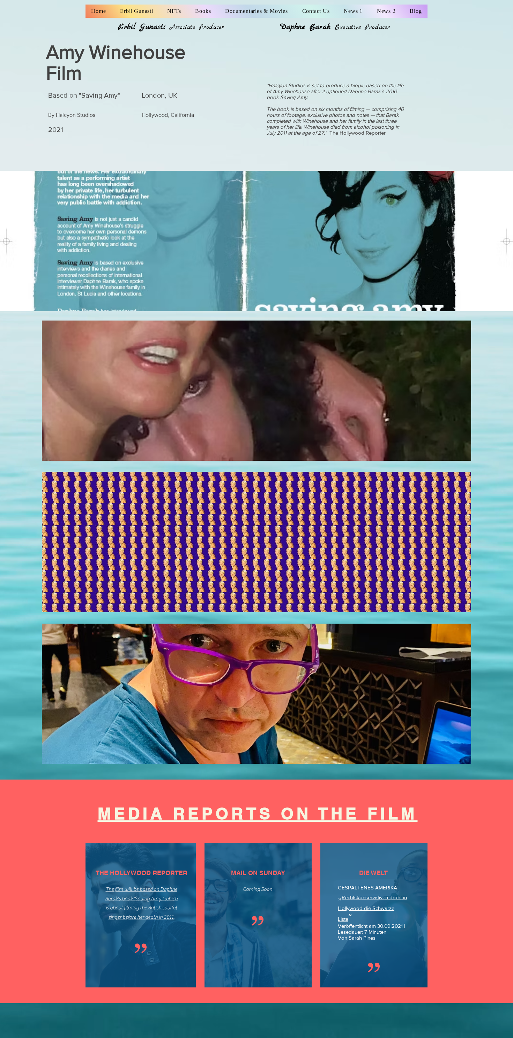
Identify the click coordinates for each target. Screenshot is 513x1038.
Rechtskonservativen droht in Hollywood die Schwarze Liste (372, 908)
